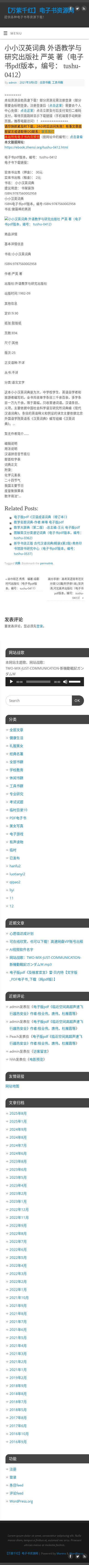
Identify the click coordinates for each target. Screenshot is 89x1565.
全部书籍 (45, 82)
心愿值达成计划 (22, 933)
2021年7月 (18, 1321)
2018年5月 (18, 1409)
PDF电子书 (18, 818)
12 (12, 906)
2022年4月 (18, 1265)
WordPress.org (21, 1501)
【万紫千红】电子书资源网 (39, 10)
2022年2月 (18, 1281)
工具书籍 (57, 82)
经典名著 (16, 753)
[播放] (11, 681)
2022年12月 (19, 1209)
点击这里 (55, 105)
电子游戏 (16, 834)
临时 (13, 850)
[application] (44, 681)
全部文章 (16, 729)
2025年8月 (18, 1113)
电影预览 (36, 1059)
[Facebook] (70, 9)
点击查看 (76, 137)
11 (12, 898)
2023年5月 (18, 1177)
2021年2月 (18, 1361)
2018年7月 (18, 1401)
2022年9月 (18, 1225)
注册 (13, 1469)
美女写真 (16, 826)
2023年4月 (18, 1185)
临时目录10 (18, 810)
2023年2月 (18, 1193)
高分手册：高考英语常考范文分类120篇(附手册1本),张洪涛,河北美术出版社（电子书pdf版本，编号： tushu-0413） (66, 588)
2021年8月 (18, 1313)
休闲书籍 (16, 778)
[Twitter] (76, 9)
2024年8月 (18, 1137)
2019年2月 (18, 1377)
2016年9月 (18, 1441)
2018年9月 (18, 1385)
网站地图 (12, 1086)
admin (13, 82)
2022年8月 (18, 1233)
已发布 (15, 858)
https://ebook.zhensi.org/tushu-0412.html (36, 147)
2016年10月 (19, 1433)
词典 (17, 563)
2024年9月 (18, 1129)
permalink (46, 563)
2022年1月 (18, 1289)
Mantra (61, 1553)
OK (76, 701)
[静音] (65, 681)
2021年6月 (18, 1329)
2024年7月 (18, 1145)
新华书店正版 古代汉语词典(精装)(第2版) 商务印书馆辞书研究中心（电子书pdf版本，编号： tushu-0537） (48, 548)
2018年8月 (18, 1393)
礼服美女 (16, 745)
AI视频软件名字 (21, 949)
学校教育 (16, 770)
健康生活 (16, 737)
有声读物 (16, 842)
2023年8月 (18, 1161)
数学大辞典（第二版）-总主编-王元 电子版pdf (47, 527)
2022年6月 (18, 1249)
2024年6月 (18, 1153)
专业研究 (16, 794)
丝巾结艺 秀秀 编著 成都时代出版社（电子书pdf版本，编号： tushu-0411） (22, 583)
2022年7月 (18, 1241)
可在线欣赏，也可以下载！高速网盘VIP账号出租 (46, 941)
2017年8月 (18, 1417)
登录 (40, 626)
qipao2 (15, 882)
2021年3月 (18, 1353)
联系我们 (48, 132)
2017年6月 (18, 1425)
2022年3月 (18, 1273)
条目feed (16, 1485)
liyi (12, 890)
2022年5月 (18, 1257)
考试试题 (16, 802)
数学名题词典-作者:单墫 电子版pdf (39, 522)
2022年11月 (19, 1217)
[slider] (75, 681)
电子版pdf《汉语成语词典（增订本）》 (41, 517)
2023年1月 (18, 1201)
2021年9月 (18, 1305)
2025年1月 (18, 1121)
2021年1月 (18, 1369)
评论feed (16, 1493)
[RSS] (83, 9)
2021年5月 (18, 1337)
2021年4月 (18, 1345)
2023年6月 (18, 1169)
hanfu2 (15, 866)
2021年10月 (19, 1297)
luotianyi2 (17, 874)
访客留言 (40, 1051)
